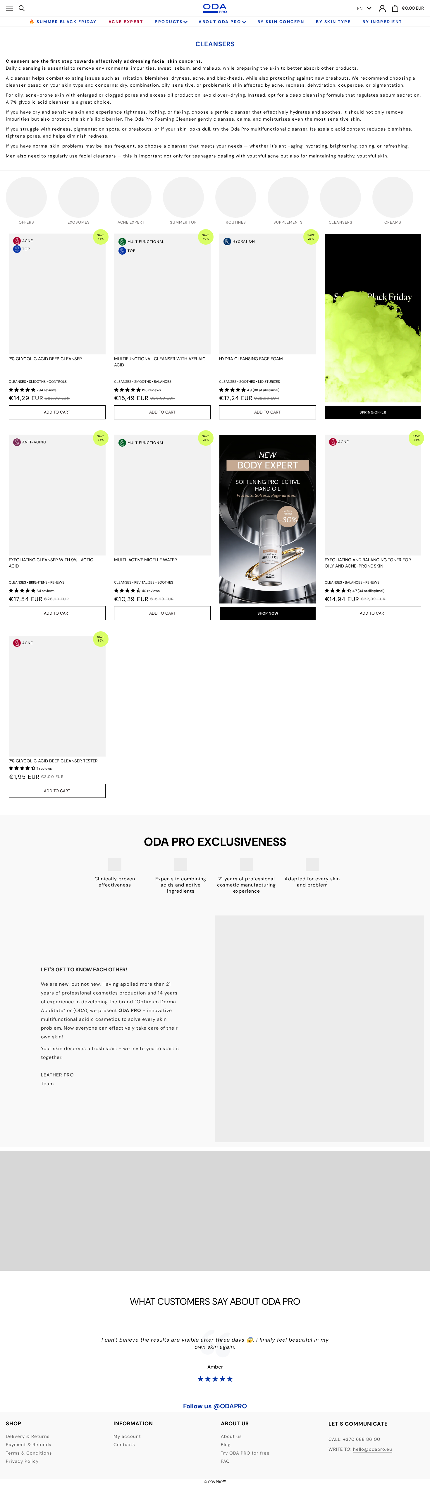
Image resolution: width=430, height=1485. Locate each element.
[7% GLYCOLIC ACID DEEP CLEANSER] (57, 294)
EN (359, 8)
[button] (23, 390)
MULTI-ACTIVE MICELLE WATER (145, 560)
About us (231, 1436)
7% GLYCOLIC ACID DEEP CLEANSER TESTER (53, 761)
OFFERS (26, 222)
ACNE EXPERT (131, 222)
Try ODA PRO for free (245, 1453)
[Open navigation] (9, 8)
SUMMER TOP (183, 222)
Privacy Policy (22, 1461)
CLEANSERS (340, 222)
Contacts (124, 1445)
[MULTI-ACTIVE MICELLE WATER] (162, 495)
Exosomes (79, 222)
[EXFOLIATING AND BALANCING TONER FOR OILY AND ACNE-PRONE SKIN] (373, 495)
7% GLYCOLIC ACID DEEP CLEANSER (45, 359)
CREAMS (392, 222)
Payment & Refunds (28, 1445)
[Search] (22, 8)
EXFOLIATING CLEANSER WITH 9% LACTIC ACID (51, 563)
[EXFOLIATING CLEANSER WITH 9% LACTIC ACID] (57, 495)
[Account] (382, 8)
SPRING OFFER (373, 412)
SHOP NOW (267, 613)
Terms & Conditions (29, 1453)
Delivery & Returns (28, 1436)
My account (127, 1436)
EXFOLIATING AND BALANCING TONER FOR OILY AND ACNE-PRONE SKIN (368, 563)
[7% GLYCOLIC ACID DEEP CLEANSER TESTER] (57, 696)
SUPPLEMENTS (288, 222)
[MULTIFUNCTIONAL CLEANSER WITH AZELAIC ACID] (162, 294)
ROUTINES (236, 222)
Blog (226, 1445)
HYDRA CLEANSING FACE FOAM (251, 359)
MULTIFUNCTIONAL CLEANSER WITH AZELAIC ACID (160, 362)
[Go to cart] (395, 8)
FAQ (225, 1461)
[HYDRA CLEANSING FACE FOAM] (267, 294)
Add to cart (57, 412)
